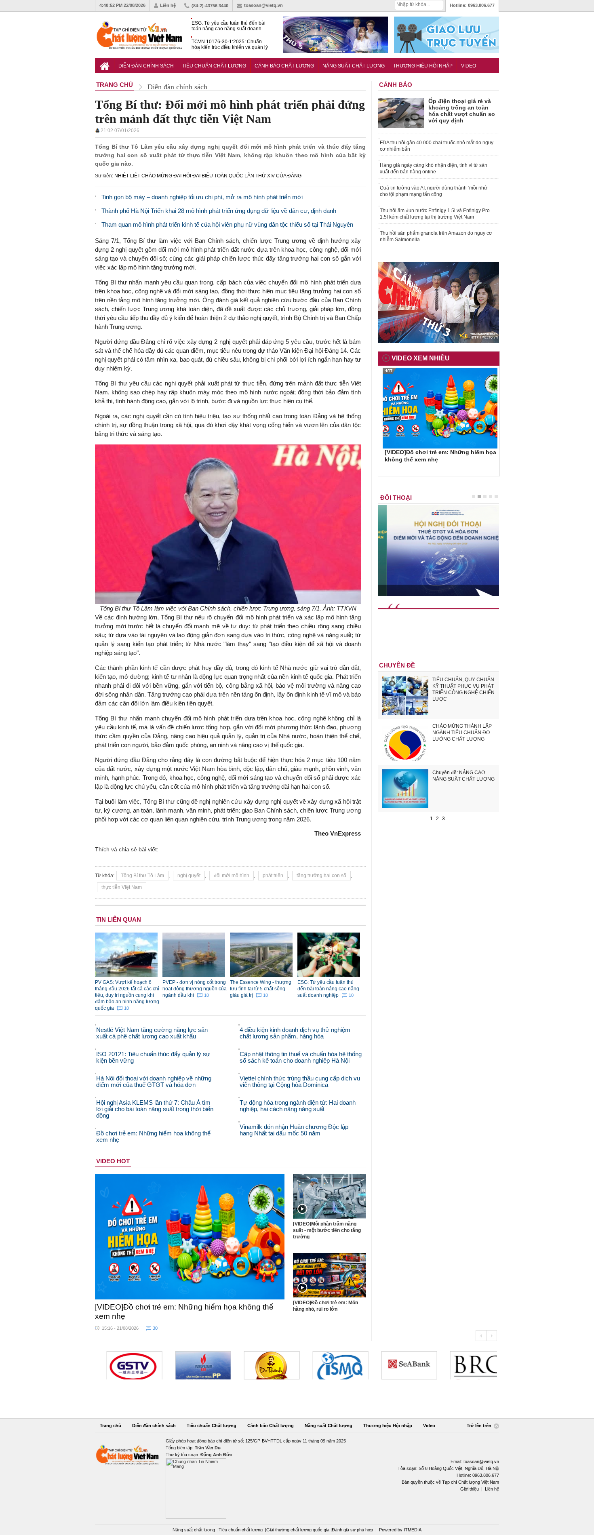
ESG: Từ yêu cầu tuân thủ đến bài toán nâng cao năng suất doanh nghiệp (228, 26)
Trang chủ (110, 1425)
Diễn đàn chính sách (146, 66)
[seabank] (400, 1365)
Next (491, 1335)
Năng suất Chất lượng (353, 66)
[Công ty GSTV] (125, 1365)
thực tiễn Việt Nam (121, 887)
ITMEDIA (412, 1529)
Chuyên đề (397, 665)
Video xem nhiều (421, 358)
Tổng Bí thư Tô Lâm (142, 875)
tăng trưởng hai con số (321, 875)
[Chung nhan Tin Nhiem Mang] (297, 1478)
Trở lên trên (480, 1425)
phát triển (273, 875)
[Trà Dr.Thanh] (262, 1365)
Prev (481, 1335)
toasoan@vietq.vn (263, 5)
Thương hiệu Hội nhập (423, 66)
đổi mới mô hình (231, 875)
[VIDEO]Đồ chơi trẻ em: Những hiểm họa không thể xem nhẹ (184, 1311)
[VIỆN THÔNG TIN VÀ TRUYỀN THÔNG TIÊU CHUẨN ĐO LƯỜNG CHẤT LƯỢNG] (331, 1365)
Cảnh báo (395, 84)
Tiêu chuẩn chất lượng (241, 1529)
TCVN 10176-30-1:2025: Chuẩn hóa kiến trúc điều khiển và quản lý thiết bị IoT (230, 45)
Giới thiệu (469, 1489)
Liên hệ (168, 5)
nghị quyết (188, 875)
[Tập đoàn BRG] (468, 1365)
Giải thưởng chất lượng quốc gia (298, 1529)
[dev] (193, 1365)
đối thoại (396, 497)
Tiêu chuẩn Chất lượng (214, 66)
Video (468, 66)
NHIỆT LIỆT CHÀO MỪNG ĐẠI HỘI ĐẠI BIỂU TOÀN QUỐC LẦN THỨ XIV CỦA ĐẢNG (207, 176)
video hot (113, 1161)
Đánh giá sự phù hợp (352, 1529)
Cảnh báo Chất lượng (284, 66)
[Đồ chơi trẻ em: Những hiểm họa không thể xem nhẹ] (190, 1236)
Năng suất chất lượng (194, 1529)
